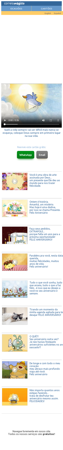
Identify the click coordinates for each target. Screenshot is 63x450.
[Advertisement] (31, 49)
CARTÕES (46, 8)
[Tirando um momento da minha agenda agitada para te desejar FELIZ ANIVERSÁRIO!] (32, 332)
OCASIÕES (16, 8)
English (48, 13)
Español (57, 13)
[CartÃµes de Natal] (6, 12)
